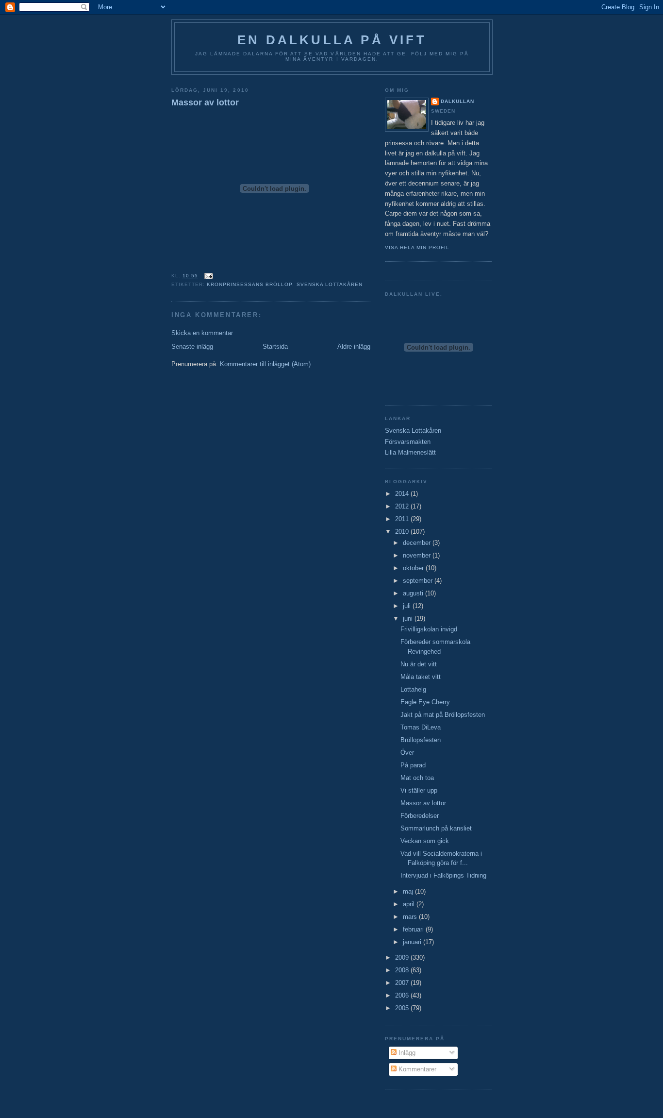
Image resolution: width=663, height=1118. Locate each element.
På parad (413, 765)
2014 (403, 493)
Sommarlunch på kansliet (436, 828)
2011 (403, 519)
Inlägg (406, 1052)
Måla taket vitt (420, 676)
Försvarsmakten (408, 441)
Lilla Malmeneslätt (410, 452)
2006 (403, 995)
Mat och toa (417, 777)
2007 (403, 982)
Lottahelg (413, 689)
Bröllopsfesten (420, 740)
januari (413, 942)
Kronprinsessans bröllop (249, 284)
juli (408, 606)
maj (409, 891)
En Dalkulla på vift (332, 40)
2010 (403, 531)
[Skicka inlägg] (207, 275)
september (418, 580)
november (417, 555)
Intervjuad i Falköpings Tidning (443, 875)
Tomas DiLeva (420, 727)
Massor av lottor (205, 102)
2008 (403, 970)
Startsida (275, 346)
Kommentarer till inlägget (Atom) (265, 364)
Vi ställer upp (418, 790)
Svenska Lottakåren (330, 284)
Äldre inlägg (353, 346)
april (409, 904)
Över (407, 752)
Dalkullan (457, 101)
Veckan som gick (424, 841)
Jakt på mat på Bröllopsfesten (442, 714)
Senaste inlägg (192, 346)
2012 (403, 506)
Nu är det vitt (418, 664)
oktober (414, 568)
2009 (403, 957)
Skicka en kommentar (202, 333)
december (417, 542)
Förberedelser (419, 815)
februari (414, 929)
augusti (414, 593)
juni (408, 618)
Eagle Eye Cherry (425, 702)
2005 (403, 1008)
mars (411, 916)
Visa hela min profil (417, 247)
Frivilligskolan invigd (428, 629)
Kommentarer (416, 1069)
